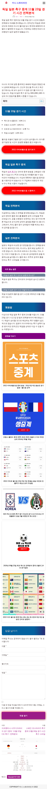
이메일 (5, 655)
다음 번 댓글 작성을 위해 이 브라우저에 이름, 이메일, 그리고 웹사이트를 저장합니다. (23, 706)
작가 (17, 16)
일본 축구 (11, 171)
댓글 (4, 672)
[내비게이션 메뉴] (44, 3)
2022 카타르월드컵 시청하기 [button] (23, 190)
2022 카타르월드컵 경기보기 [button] (23, 149)
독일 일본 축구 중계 (14, 777)
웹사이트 (5, 663)
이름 (4, 646)
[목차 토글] (40, 101)
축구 (21, 16)
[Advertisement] (23, 58)
